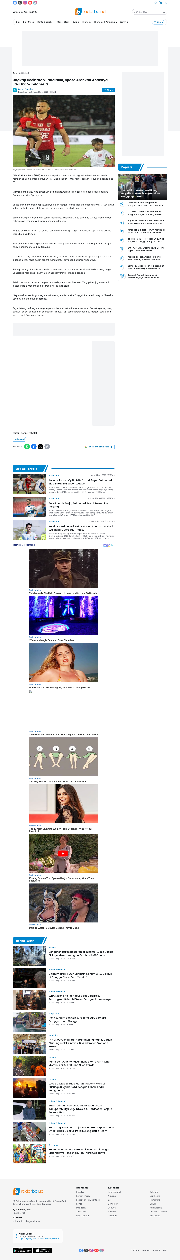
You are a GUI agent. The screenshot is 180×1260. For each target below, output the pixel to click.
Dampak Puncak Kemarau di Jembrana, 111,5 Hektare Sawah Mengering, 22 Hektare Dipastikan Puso (145, 279)
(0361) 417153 (19, 1213)
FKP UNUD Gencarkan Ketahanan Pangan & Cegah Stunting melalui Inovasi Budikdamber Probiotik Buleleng (80, 1043)
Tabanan (112, 1215)
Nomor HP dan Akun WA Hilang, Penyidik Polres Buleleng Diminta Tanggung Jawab (140, 193)
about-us (81, 1211)
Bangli (153, 1203)
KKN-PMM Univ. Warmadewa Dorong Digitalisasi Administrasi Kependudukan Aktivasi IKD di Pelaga (146, 252)
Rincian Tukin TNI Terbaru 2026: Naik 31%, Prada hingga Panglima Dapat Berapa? (146, 241)
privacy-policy (83, 1196)
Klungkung (155, 1199)
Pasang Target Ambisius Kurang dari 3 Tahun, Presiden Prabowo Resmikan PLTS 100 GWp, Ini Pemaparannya (144, 261)
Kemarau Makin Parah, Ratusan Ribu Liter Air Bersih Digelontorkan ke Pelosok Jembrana (146, 268)
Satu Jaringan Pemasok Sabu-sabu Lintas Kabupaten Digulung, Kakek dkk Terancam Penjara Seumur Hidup (80, 1109)
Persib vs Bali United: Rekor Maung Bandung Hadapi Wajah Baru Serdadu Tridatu (81, 528)
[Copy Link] (47, 446)
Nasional (112, 1196)
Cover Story (63, 22)
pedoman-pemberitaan (88, 1199)
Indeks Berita (82, 1215)
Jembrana (155, 1196)
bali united (19, 439)
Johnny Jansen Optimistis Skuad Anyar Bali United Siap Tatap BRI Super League (80, 481)
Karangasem (55, 1145)
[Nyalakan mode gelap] (165, 3)
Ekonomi (86, 22)
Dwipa (76, 22)
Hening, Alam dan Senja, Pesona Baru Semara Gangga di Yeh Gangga (77, 1019)
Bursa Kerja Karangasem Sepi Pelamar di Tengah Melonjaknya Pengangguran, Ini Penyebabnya (79, 1151)
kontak (79, 1203)
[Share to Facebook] (34, 446)
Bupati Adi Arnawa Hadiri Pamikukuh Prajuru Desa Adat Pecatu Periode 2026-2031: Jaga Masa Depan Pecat (146, 223)
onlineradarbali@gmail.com (26, 1221)
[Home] (14, 73)
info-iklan (81, 1207)
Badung (112, 1207)
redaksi (80, 1192)
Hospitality (54, 1013)
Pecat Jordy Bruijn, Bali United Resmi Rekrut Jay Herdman (78, 504)
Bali (18, 22)
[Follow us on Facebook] (15, 3)
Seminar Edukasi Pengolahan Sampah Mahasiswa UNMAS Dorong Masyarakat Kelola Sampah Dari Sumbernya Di (146, 206)
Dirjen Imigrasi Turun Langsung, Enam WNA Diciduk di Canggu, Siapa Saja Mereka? (80, 975)
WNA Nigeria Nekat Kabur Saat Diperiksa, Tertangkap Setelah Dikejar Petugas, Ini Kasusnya (80, 997)
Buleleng (154, 1192)
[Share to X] (40, 446)
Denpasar (113, 1203)
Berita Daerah (44, 22)
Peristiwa (53, 947)
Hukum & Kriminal (57, 969)
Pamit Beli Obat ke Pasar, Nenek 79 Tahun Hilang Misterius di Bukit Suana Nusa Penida (79, 1063)
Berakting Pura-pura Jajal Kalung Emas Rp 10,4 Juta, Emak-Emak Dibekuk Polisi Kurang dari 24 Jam (81, 1129)
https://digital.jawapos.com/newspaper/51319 (39, 1238)
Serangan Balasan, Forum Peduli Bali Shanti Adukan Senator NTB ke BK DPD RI (146, 232)
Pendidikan (54, 1035)
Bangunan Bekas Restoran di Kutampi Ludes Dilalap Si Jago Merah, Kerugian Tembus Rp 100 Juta (81, 953)
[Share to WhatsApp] (27, 446)
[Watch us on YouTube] (30, 3)
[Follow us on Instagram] (25, 3)
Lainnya (124, 22)
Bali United (28, 22)
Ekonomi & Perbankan (105, 22)
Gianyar (112, 1211)
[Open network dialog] (155, 3)
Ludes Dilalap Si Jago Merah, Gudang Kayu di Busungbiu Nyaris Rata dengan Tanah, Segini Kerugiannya (77, 1087)
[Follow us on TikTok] (35, 3)
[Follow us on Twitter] (20, 3)
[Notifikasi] (160, 3)
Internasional (114, 1192)
